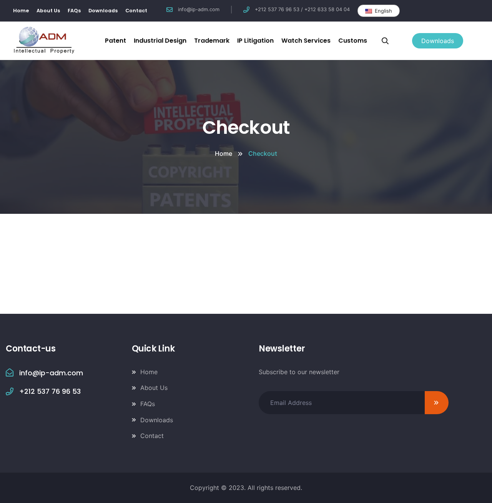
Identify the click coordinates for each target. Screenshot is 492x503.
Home (223, 153)
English (382, 11)
